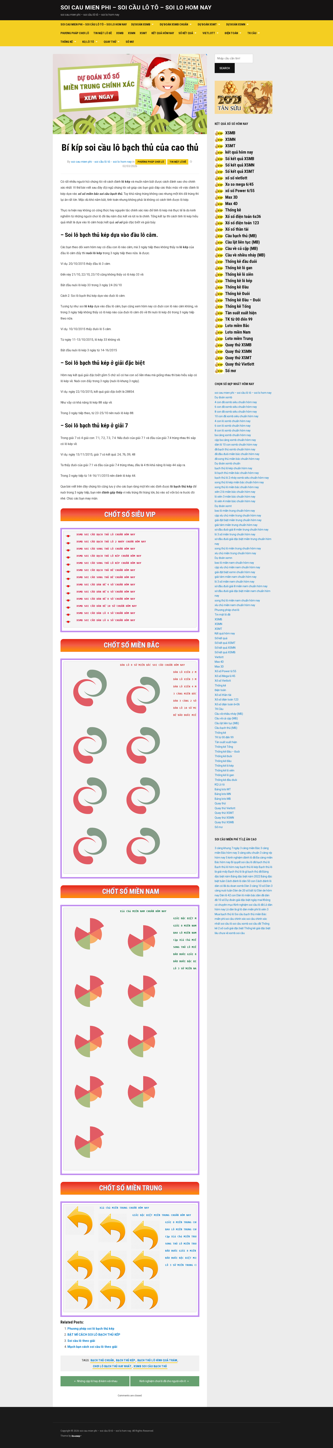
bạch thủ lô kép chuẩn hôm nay (233, 468)
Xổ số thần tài (236, 229)
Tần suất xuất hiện (240, 312)
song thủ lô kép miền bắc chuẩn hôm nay (239, 482)
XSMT (143, 33)
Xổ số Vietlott (223, 680)
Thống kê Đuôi (237, 293)
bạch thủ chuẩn (102, 1360)
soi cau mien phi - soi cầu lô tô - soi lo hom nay (101, 161)
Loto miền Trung (239, 338)
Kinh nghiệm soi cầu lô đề (249, 904)
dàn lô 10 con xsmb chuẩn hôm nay (236, 444)
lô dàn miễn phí (249, 909)
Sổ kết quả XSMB (239, 158)
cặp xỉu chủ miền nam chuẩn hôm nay (237, 567)
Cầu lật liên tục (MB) (242, 242)
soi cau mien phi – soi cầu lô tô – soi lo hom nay (136, 7)
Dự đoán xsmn (235, 24)
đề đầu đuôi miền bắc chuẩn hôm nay (237, 454)
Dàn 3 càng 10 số (254, 885)
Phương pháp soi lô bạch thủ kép (90, 1328)
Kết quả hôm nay (162, 33)
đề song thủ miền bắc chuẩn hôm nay (237, 458)
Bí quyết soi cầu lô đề (243, 862)
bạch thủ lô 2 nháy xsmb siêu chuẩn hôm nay (242, 477)
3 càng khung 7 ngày (227, 848)
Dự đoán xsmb (140, 24)
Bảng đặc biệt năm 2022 (245, 876)
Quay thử (110, 42)
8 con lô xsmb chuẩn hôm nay (233, 430)
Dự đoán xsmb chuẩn (174, 24)
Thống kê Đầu (237, 287)
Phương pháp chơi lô (75, 33)
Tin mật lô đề (102, 33)
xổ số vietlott (236, 178)
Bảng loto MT (223, 789)
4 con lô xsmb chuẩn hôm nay (233, 421)
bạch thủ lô (263, 862)
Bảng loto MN (223, 793)
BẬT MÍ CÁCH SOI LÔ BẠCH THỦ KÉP (93, 1334)
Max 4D (231, 203)
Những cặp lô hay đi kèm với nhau (97, 1381)
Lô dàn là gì (232, 909)
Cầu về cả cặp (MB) (241, 248)
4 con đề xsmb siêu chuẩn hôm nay (236, 402)
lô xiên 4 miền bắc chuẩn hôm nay (235, 501)
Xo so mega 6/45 (239, 184)
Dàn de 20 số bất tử (245, 890)
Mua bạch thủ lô (224, 914)
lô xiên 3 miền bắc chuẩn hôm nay (235, 496)
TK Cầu (251, 33)
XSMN (131, 33)
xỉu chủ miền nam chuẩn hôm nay (235, 605)
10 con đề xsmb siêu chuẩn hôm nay (236, 416)
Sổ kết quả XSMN (239, 165)
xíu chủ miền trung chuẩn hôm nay (235, 553)
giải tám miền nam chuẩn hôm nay (235, 576)
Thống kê (67, 42)
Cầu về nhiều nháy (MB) (245, 255)
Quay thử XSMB (238, 344)
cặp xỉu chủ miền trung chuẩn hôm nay (238, 515)
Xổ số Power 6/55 (225, 671)
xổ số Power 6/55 (240, 190)
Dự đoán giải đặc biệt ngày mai (243, 899)
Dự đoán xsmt (207, 24)
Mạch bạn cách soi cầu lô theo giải (92, 1347)
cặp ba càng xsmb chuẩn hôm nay (235, 439)
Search (224, 68)
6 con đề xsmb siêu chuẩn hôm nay (236, 406)
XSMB (120, 33)
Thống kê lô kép (238, 280)
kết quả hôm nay (239, 152)
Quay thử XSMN (238, 351)
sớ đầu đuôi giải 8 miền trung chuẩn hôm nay (241, 529)
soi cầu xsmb (240, 923)
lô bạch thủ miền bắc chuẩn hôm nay (237, 472)
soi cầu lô (226, 923)
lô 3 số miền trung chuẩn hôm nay (235, 534)
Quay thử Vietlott (239, 364)
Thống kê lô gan (238, 267)
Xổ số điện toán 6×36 (227, 704)
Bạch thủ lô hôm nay (227, 867)
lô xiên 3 (263, 909)
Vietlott (209, 33)
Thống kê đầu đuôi (241, 261)
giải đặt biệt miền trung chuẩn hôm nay (238, 520)
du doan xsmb (235, 885)
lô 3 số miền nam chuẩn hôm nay (234, 581)
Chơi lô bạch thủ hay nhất (112, 1366)
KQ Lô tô (88, 42)
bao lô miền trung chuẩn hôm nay (235, 510)
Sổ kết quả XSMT (239, 171)
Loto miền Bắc (237, 325)
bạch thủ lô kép (249, 867)
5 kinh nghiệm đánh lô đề (241, 857)
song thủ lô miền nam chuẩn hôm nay (237, 600)
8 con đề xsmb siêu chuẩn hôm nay (236, 411)
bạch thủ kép (125, 1360)
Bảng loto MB (223, 798)
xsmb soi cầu (237, 933)
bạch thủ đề (255, 871)
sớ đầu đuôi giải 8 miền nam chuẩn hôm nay (241, 586)
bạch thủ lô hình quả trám (157, 1360)
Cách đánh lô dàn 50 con (240, 881)
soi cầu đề (255, 923)
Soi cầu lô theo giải (81, 1341)
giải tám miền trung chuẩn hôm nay (236, 524)
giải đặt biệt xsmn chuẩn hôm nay (235, 572)
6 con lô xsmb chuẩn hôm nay (233, 425)
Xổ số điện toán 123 (242, 222)
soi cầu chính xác (235, 918)
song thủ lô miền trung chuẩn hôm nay (238, 548)
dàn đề (260, 895)
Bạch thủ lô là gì (237, 871)
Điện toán (231, 33)
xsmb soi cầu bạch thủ (150, 1366)
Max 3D (231, 197)
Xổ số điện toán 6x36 (243, 216)
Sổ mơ (130, 42)
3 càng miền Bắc (250, 848)
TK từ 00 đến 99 (238, 319)
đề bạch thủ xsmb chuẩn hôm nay (235, 449)
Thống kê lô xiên (239, 274)
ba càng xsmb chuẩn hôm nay (233, 435)
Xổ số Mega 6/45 (225, 676)
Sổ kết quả (185, 33)
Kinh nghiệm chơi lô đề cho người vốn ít (163, 1381)
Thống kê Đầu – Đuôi (243, 300)
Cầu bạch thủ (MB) (241, 235)
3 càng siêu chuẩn (248, 852)
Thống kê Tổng (238, 306)
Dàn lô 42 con (228, 895)
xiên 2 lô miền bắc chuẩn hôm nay (235, 491)
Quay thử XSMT (238, 357)
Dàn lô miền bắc (246, 895)
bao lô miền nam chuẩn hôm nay (234, 562)
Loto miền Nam (238, 332)
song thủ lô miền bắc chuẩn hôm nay (237, 487)
